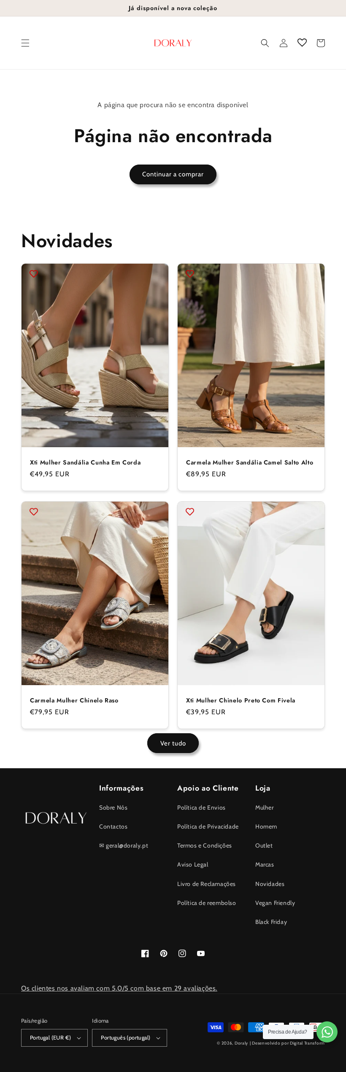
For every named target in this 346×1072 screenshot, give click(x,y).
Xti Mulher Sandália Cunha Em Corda (85, 462)
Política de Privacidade (208, 826)
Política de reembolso (206, 903)
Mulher (264, 807)
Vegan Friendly (275, 903)
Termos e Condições (204, 845)
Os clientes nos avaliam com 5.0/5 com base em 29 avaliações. (119, 988)
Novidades (269, 884)
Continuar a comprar (173, 174)
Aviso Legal (192, 864)
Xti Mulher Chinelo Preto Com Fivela (240, 700)
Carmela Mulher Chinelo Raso (74, 700)
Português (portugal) (125, 1037)
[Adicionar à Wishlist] (33, 273)
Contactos (113, 826)
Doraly (241, 1043)
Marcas (264, 864)
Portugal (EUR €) (50, 1037)
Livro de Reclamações (206, 884)
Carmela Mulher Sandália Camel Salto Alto (249, 462)
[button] (25, 43)
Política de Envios (201, 807)
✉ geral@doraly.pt (123, 845)
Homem (266, 826)
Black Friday (271, 922)
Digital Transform (307, 1043)
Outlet (264, 845)
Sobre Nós (113, 807)
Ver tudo (173, 743)
